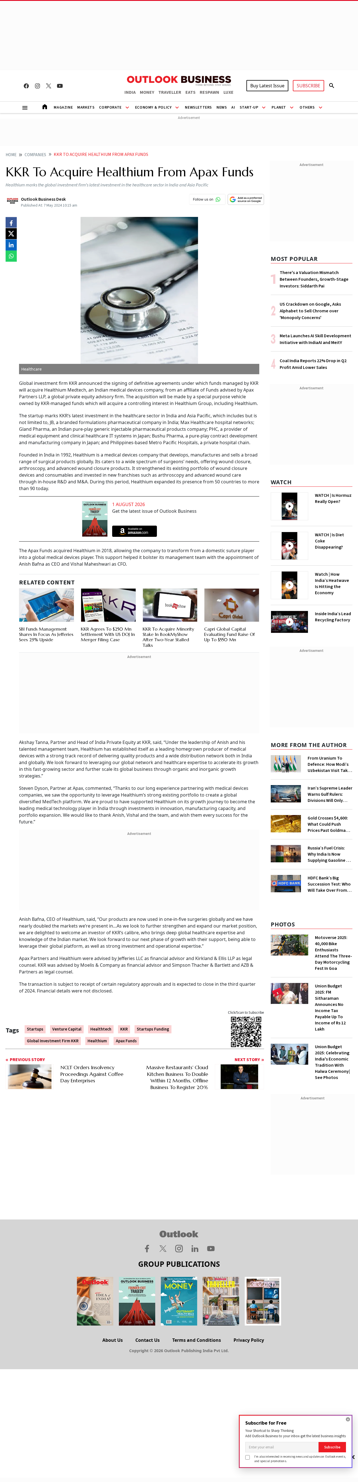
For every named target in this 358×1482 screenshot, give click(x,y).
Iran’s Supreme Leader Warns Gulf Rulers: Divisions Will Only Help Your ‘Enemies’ (330, 794)
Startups (35, 1029)
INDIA (130, 92)
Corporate (110, 107)
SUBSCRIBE (308, 86)
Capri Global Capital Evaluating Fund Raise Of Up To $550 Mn (229, 634)
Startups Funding (153, 1029)
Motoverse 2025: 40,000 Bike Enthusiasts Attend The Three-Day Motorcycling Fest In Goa (333, 953)
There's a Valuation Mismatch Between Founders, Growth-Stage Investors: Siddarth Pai (314, 279)
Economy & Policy (153, 107)
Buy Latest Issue (267, 86)
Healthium (97, 1041)
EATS (190, 92)
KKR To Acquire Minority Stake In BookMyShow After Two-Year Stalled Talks (168, 637)
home (11, 155)
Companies (35, 155)
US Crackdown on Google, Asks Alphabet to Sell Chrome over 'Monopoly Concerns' (310, 311)
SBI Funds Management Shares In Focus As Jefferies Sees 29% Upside (46, 634)
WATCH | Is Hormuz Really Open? (333, 498)
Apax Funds (126, 1041)
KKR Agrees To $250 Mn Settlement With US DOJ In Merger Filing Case (108, 634)
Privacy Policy (249, 1340)
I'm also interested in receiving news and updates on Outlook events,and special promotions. (300, 1459)
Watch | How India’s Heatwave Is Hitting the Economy (332, 583)
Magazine (63, 107)
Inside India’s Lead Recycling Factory (333, 617)
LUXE (228, 92)
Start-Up (249, 107)
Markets (86, 107)
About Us (112, 1340)
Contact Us (147, 1340)
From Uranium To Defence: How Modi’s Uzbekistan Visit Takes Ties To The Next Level (330, 764)
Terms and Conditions (196, 1340)
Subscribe (332, 1447)
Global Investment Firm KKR (53, 1041)
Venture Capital (66, 1029)
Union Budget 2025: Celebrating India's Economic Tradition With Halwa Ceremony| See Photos (332, 1062)
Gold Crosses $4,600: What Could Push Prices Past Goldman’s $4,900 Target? (329, 824)
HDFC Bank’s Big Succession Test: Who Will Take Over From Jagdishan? (329, 884)
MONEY (147, 92)
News (221, 107)
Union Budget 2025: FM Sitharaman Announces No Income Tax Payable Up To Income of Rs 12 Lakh (330, 1007)
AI (233, 107)
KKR (124, 1029)
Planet (279, 107)
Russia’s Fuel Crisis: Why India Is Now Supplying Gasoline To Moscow (330, 854)
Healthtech (100, 1029)
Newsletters (198, 107)
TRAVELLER (169, 92)
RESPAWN (209, 92)
